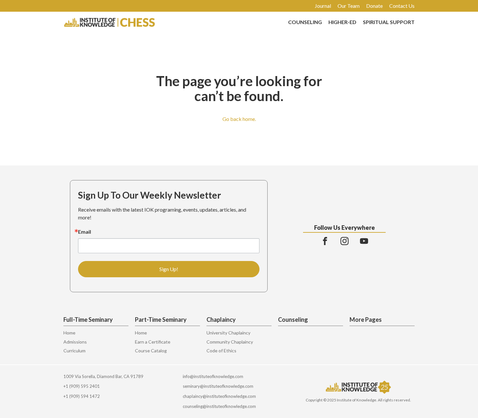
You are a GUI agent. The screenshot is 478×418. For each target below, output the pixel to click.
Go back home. (239, 119)
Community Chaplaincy (229, 342)
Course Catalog (151, 350)
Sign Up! (168, 269)
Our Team (349, 6)
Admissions (75, 342)
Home (69, 332)
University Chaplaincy (228, 332)
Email (84, 231)
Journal (323, 6)
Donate (374, 6)
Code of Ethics (221, 350)
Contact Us (402, 6)
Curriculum (74, 350)
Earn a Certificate (152, 342)
